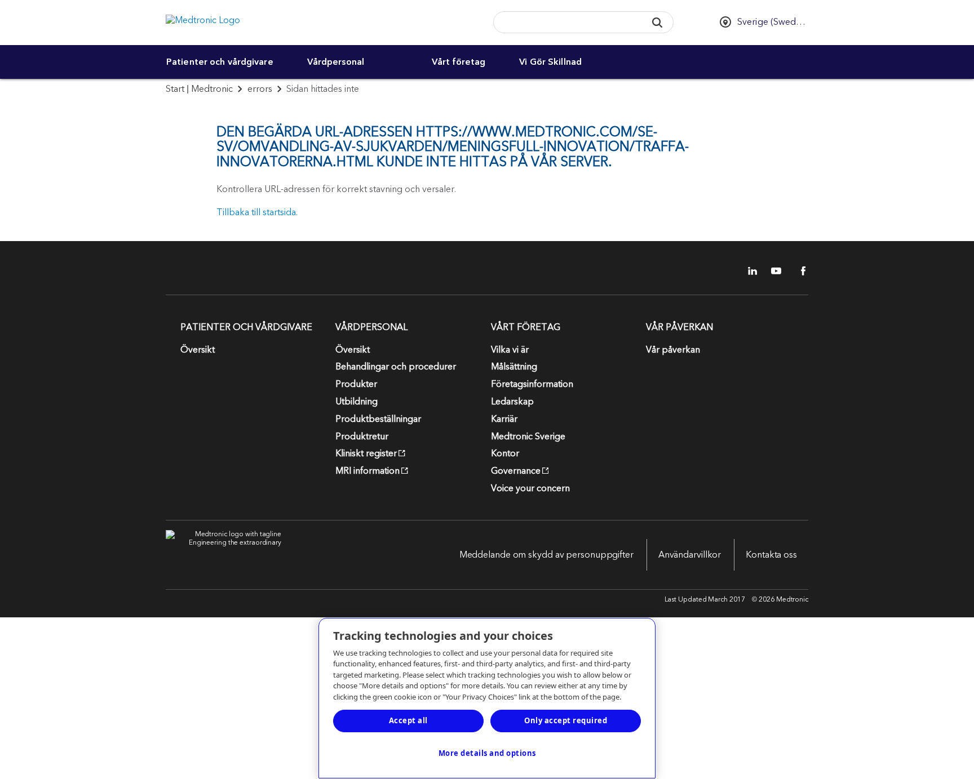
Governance (516, 471)
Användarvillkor (689, 555)
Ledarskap (512, 401)
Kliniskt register (366, 453)
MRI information (367, 471)
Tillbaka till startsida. (257, 212)
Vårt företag (458, 62)
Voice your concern (530, 488)
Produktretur (361, 436)
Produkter (356, 384)
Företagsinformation (532, 384)
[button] (657, 22)
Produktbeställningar (378, 419)
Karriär (504, 419)
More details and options (487, 753)
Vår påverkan (673, 350)
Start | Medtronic (199, 89)
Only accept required (565, 720)
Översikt (197, 350)
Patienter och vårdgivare (219, 62)
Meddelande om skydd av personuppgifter (546, 555)
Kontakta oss (771, 555)
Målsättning (514, 367)
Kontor (505, 453)
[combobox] (565, 22)
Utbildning (356, 401)
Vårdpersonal (335, 62)
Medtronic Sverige (528, 436)
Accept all (408, 720)
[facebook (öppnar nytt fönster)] (797, 270)
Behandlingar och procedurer (395, 367)
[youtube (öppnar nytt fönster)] (772, 270)
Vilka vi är (510, 350)
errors (259, 89)
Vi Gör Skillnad (550, 62)
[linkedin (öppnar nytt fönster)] (748, 270)
